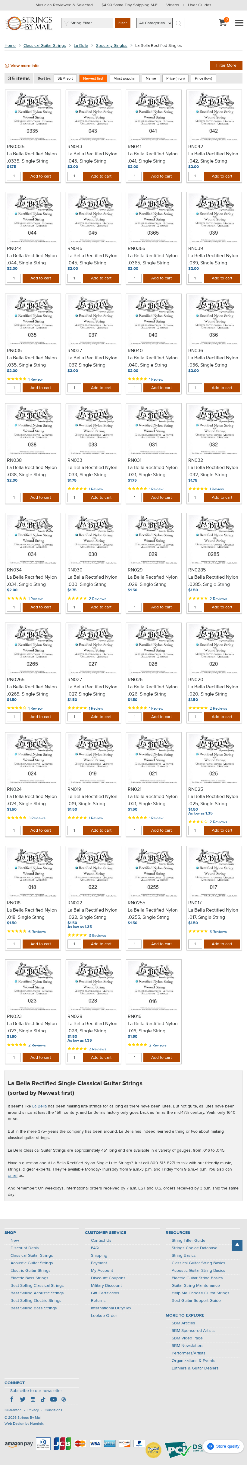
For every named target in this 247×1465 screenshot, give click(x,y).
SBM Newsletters (188, 1346)
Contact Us (101, 1240)
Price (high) (175, 79)
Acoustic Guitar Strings (32, 1263)
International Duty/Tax (111, 1308)
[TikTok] (43, 1400)
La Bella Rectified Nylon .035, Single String (32, 362)
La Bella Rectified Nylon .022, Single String (92, 914)
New (15, 1240)
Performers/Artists (188, 1353)
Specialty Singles (111, 46)
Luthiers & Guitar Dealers (195, 1368)
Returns (98, 1301)
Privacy (33, 1410)
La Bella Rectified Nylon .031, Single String (153, 471)
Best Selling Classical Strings (37, 1286)
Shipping (99, 1255)
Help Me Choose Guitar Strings (201, 1293)
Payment (99, 1263)
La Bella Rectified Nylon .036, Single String (213, 362)
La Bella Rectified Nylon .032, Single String (213, 471)
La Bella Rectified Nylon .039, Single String (213, 260)
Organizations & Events (193, 1361)
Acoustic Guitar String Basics (198, 1271)
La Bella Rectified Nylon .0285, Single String (213, 581)
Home (10, 46)
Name (151, 79)
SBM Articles (183, 1323)
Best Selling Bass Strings (34, 1308)
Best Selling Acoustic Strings (37, 1293)
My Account (102, 1271)
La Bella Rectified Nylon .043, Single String (92, 158)
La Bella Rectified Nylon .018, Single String (32, 914)
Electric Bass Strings (29, 1278)
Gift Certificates (105, 1293)
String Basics (184, 1255)
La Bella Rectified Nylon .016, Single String (153, 1028)
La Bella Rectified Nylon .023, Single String (32, 1028)
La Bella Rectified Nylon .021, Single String (153, 800)
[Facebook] (12, 1400)
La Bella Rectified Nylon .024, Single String (32, 800)
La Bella (81, 46)
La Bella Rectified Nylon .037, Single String (92, 362)
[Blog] (63, 1400)
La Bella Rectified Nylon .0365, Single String (153, 260)
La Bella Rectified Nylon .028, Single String (92, 1028)
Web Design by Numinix (24, 1424)
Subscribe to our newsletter (36, 1391)
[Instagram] (32, 1400)
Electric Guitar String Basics (197, 1278)
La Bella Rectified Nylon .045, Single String (92, 260)
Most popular (125, 79)
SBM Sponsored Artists (193, 1331)
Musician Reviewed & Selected (64, 5)
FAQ (95, 1248)
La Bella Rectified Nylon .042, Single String (213, 158)
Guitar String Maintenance (196, 1286)
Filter (122, 23)
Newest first (93, 79)
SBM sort (65, 79)
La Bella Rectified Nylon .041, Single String (153, 158)
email (12, 1176)
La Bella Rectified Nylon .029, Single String (153, 581)
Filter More (226, 65)
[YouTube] (53, 1400)
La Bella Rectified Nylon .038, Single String (32, 471)
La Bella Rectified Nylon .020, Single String (213, 691)
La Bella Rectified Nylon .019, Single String (92, 800)
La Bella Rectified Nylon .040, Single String (153, 362)
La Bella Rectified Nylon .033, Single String (92, 471)
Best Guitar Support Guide (196, 1301)
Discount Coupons (108, 1278)
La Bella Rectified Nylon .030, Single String (92, 581)
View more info (25, 66)
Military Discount (106, 1286)
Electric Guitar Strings (31, 1271)
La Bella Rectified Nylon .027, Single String (92, 691)
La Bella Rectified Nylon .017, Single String (213, 914)
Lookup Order (104, 1316)
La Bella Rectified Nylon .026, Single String (153, 691)
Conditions (53, 1410)
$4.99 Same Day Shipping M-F (130, 5)
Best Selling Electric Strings (36, 1301)
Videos (172, 5)
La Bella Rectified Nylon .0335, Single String (32, 158)
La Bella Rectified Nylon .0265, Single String (32, 691)
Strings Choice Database (194, 1248)
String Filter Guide (188, 1240)
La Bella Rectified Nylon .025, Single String (213, 800)
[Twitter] (22, 1400)
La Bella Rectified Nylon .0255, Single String (153, 914)
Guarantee (13, 1410)
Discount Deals (25, 1248)
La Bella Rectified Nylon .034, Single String (32, 581)
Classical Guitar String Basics (198, 1263)
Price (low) (203, 79)
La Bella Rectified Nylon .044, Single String (32, 260)
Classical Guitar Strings (44, 46)
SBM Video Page (187, 1338)
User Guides (199, 5)
